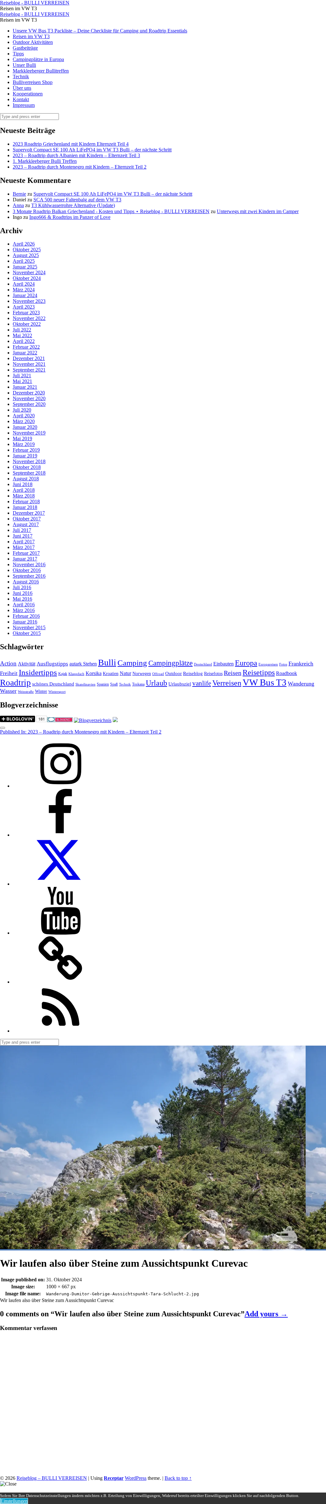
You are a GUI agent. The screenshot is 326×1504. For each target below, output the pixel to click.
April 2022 (24, 341)
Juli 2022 (22, 329)
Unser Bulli (24, 65)
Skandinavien (85, 684)
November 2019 (29, 432)
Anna (18, 205)
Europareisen (268, 664)
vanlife (201, 683)
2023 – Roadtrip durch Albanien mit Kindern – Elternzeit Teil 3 (76, 155)
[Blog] (92, 720)
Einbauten (223, 663)
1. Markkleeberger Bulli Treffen (45, 161)
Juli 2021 (22, 375)
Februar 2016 (26, 616)
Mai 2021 (22, 381)
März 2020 (24, 421)
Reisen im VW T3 (31, 36)
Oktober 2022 (27, 324)
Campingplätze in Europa (38, 59)
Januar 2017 (25, 558)
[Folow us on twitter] (60, 884)
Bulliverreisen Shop (33, 82)
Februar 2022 (26, 347)
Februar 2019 (26, 450)
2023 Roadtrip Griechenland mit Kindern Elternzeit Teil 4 (71, 144)
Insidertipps (38, 672)
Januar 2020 (25, 427)
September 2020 (29, 404)
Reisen (232, 673)
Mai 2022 (22, 335)
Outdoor (173, 673)
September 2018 (29, 473)
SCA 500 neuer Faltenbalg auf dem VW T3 (77, 199)
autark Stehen (83, 663)
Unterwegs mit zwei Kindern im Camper (258, 211)
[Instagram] (60, 786)
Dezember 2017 (29, 513)
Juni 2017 (22, 536)
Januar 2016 (25, 621)
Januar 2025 (25, 266)
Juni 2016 (22, 593)
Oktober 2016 (27, 570)
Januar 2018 (25, 507)
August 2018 (26, 478)
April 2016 (24, 604)
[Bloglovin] (60, 982)
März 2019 (24, 444)
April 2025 (24, 261)
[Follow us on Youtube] (60, 933)
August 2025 (26, 255)
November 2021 (29, 364)
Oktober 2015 (27, 633)
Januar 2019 (25, 455)
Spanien (103, 684)
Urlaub (156, 683)
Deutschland (203, 664)
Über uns (22, 88)
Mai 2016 (22, 599)
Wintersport (57, 691)
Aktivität (26, 663)
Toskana (138, 684)
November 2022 (29, 318)
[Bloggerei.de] (60, 720)
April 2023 (24, 307)
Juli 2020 (22, 410)
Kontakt (21, 99)
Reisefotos (213, 673)
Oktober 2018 (27, 467)
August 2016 (26, 581)
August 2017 (26, 524)
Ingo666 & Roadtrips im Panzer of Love (69, 217)
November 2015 (29, 627)
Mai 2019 (22, 438)
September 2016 (29, 576)
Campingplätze (170, 663)
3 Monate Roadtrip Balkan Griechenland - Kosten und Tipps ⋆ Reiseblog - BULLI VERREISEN (111, 211)
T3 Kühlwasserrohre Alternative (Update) (73, 205)
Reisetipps (259, 672)
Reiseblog (193, 673)
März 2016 (24, 610)
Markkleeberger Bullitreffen (41, 70)
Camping (132, 662)
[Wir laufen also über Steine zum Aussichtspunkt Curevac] (153, 1247)
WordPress (135, 1478)
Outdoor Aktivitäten (33, 42)
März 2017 (24, 547)
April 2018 (24, 490)
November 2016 (29, 564)
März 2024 (24, 289)
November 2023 (29, 301)
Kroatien (110, 673)
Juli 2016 (22, 587)
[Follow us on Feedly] (60, 1031)
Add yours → (266, 1314)
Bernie (19, 194)
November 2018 (29, 461)
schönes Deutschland (53, 683)
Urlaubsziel (179, 683)
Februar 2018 (26, 501)
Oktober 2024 (27, 278)
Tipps (18, 53)
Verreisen (226, 683)
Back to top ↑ (178, 1478)
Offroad (158, 674)
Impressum (24, 105)
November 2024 (29, 272)
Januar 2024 (25, 295)
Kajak (62, 674)
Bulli (107, 662)
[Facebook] (60, 835)
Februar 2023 (26, 312)
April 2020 (24, 415)
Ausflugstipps (52, 664)
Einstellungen (14, 1501)
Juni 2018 (22, 484)
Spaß (114, 684)
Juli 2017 (22, 530)
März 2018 (24, 495)
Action (8, 663)
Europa (246, 662)
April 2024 (24, 284)
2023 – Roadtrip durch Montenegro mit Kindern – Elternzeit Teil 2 (79, 167)
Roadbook (286, 673)
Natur (125, 673)
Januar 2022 (25, 352)
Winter (41, 691)
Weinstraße (26, 691)
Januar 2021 (25, 387)
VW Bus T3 (265, 682)
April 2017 (24, 541)
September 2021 (29, 370)
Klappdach (76, 674)
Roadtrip (15, 682)
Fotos (283, 664)
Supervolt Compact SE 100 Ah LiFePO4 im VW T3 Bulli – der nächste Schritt (92, 149)
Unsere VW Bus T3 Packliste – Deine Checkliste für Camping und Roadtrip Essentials (100, 30)
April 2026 (24, 244)
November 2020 (29, 398)
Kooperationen (28, 93)
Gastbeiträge (25, 48)
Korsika (94, 673)
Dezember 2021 (29, 358)
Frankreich (300, 663)
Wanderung (301, 683)
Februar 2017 (26, 553)
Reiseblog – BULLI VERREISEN (52, 1478)
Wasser (8, 691)
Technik (21, 76)
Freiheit (9, 673)
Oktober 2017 (27, 518)
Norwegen (141, 673)
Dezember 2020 (29, 392)
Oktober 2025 (27, 249)
